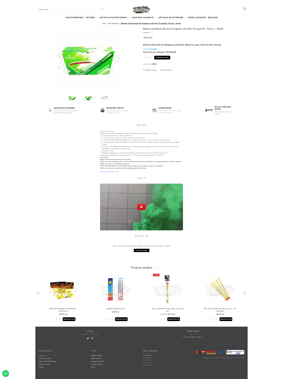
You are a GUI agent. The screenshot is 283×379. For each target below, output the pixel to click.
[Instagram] (92, 338)
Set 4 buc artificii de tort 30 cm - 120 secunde (220, 309)
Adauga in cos (162, 57)
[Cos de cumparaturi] (244, 8)
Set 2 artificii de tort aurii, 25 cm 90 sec (167, 309)
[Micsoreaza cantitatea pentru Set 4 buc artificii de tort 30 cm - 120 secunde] (210, 319)
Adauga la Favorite (150, 70)
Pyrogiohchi (146, 33)
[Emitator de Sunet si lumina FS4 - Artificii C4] (63, 289)
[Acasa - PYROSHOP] (141, 9)
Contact (41, 367)
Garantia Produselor (97, 361)
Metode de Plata (96, 355)
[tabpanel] (88, 59)
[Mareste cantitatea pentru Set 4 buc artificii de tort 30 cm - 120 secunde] (216, 319)
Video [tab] (141, 178)
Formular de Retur (97, 364)
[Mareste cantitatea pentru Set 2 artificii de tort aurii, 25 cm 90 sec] (164, 319)
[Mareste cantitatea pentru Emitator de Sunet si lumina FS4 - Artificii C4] (60, 319)
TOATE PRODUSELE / (114, 24)
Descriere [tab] (141, 124)
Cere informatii (166, 70)
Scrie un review (141, 250)
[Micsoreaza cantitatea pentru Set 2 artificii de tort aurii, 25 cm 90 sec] (158, 319)
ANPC (93, 367)
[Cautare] (102, 9)
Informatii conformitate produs (109, 171)
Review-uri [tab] (141, 235)
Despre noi (42, 355)
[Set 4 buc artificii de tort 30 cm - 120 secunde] (220, 289)
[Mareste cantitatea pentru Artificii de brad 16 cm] (112, 319)
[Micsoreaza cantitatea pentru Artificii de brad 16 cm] (105, 319)
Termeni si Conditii (45, 358)
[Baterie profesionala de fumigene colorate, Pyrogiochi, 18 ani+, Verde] (88, 59)
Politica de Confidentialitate (47, 361)
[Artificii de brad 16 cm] (115, 289)
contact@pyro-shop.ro (194, 337)
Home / (104, 24)
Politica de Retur (96, 358)
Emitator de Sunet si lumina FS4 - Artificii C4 (63, 309)
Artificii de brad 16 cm (115, 308)
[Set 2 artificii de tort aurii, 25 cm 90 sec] (167, 289)
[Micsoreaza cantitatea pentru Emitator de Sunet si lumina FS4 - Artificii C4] (53, 319)
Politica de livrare (44, 364)
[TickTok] (88, 338)
